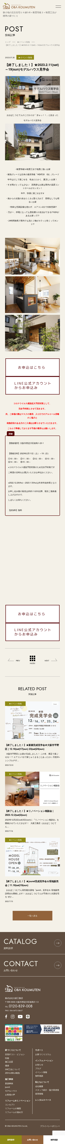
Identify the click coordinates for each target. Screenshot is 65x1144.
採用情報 (39, 1093)
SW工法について (12, 1069)
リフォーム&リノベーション (17, 1100)
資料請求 (10, 1139)
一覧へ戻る (32, 915)
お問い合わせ (32, 1139)
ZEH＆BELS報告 (12, 1072)
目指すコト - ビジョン (15, 1054)
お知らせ (39, 1064)
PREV (18, 660)
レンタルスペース (43, 1099)
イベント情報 (41, 1072)
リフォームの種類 (13, 1108)
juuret (7, 1086)
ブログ (38, 1068)
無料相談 (39, 1075)
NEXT (47, 660)
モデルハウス (11, 1090)
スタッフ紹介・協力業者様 (47, 1089)
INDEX (32, 663)
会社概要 (39, 1086)
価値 (7, 1065)
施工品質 (9, 1061)
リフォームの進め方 (14, 1112)
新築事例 (9, 1083)
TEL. (19, 1006)
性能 (7, 1058)
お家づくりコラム (43, 1054)
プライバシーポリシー (50, 1125)
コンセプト (10, 1104)
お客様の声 (10, 1094)
